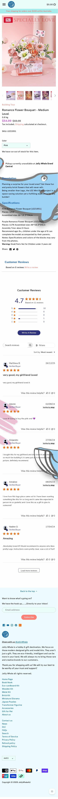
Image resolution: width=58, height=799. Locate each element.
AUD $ (6, 758)
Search (5, 733)
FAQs (4, 730)
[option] (10, 95)
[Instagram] (12, 625)
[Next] (55, 96)
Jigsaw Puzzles (9, 701)
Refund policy (8, 743)
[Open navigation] (4, 4)
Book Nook (7, 682)
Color (4, 141)
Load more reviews (29, 570)
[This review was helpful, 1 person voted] (47, 515)
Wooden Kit (7, 688)
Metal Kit (6, 692)
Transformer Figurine (12, 705)
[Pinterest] (16, 625)
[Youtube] (8, 625)
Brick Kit (6, 695)
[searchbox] (15, 345)
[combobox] (44, 352)
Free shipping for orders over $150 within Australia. (29, 11)
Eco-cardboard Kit (10, 685)
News (4, 723)
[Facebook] (4, 625)
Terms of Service (10, 736)
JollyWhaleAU (25, 782)
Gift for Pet (7, 711)
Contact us (7, 720)
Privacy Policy (8, 739)
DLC (4, 727)
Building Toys (8, 104)
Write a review (31, 267)
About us (6, 714)
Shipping (19, 124)
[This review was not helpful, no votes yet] (52, 393)
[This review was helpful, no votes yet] (47, 393)
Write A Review (29, 332)
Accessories (7, 708)
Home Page (7, 679)
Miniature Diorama (11, 698)
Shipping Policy (9, 746)
